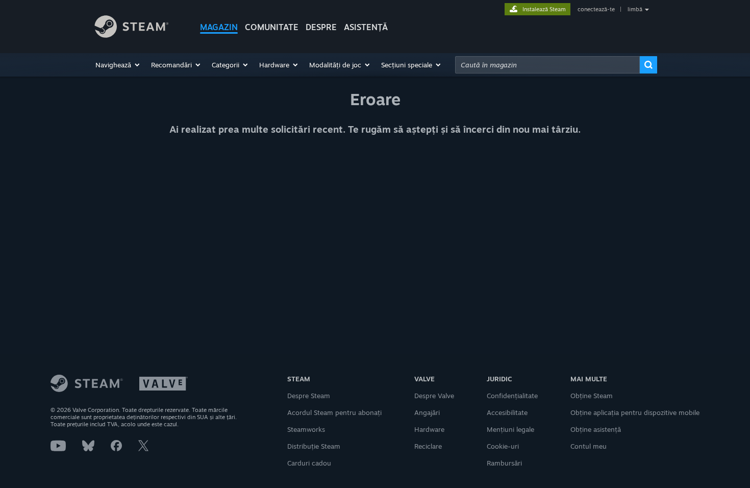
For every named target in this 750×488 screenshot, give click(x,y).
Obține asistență (595, 429)
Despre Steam (308, 396)
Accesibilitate (507, 412)
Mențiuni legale (510, 429)
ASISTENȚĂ (366, 27)
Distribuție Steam (313, 446)
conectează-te (596, 9)
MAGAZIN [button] (219, 27)
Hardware (429, 429)
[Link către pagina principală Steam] (139, 28)
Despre (321, 27)
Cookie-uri (503, 446)
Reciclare (428, 446)
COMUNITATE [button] (271, 27)
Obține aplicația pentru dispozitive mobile (634, 412)
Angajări (427, 412)
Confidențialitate (512, 396)
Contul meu (588, 446)
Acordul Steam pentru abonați (334, 412)
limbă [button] (635, 9)
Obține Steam (591, 396)
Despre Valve (434, 396)
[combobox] (547, 65)
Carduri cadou (309, 463)
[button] (118, 65)
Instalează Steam (544, 9)
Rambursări (504, 463)
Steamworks (306, 429)
